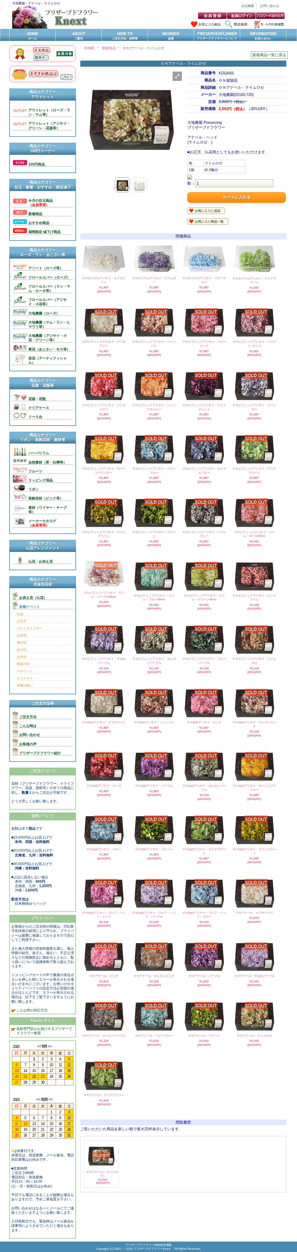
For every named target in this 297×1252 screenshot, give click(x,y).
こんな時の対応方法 (31, 1010)
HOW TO (125, 36)
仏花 (20, 614)
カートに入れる (236, 197)
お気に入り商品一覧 (209, 221)
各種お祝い (25, 685)
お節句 (21, 635)
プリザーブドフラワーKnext (152, 1248)
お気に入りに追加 (207, 210)
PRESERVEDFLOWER (217, 36)
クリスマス (25, 678)
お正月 (21, 621)
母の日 (21, 642)
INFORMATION (263, 36)
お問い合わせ (269, 6)
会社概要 (247, 6)
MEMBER (170, 36)
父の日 (21, 649)
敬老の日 (23, 664)
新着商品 (109, 48)
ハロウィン (25, 671)
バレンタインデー (29, 628)
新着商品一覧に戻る (269, 55)
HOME (32, 36)
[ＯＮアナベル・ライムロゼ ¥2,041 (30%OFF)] (101, 1166)
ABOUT (78, 36)
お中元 (21, 657)
